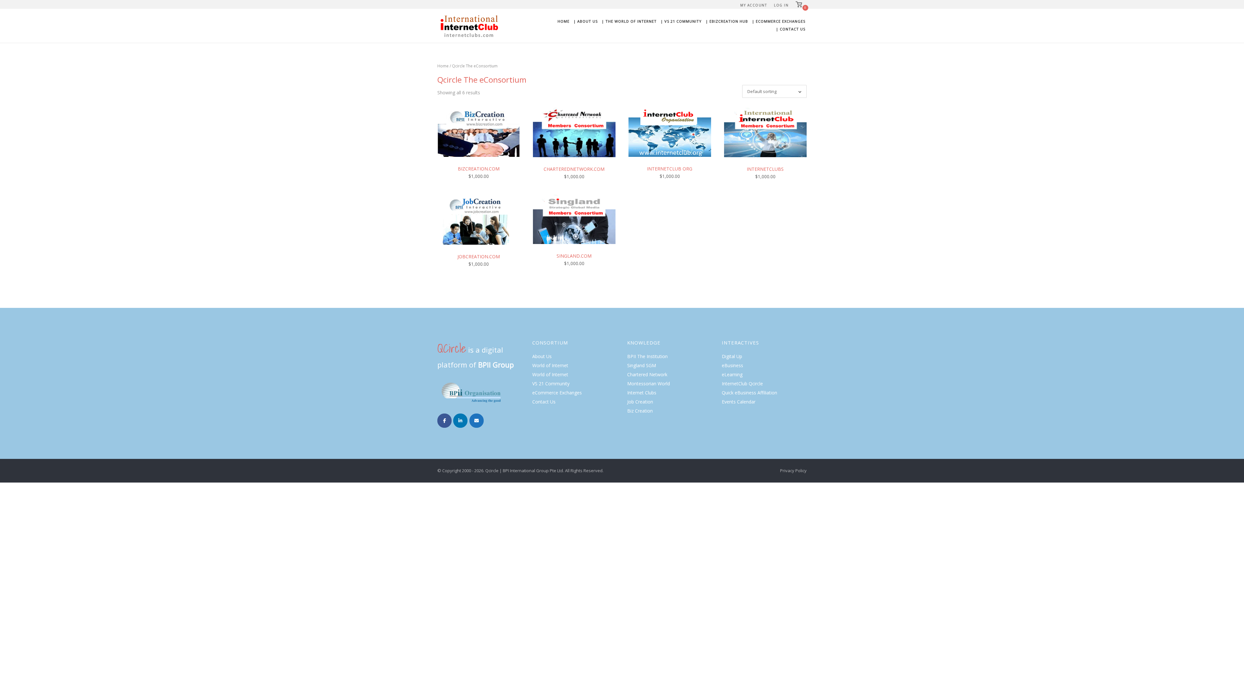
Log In (781, 5)
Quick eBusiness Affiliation (749, 393)
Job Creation (640, 402)
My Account (753, 5)
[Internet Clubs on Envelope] (476, 421)
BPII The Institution (647, 356)
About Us (542, 356)
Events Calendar (738, 402)
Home (564, 21)
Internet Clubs (641, 393)
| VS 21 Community (681, 21)
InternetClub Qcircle (742, 383)
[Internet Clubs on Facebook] (444, 421)
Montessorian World (648, 383)
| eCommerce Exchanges (778, 21)
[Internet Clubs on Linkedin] (460, 421)
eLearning (732, 374)
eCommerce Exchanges (557, 393)
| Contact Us (790, 29)
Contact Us (544, 402)
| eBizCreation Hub (727, 21)
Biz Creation (640, 411)
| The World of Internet (629, 21)
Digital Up (732, 356)
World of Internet (550, 365)
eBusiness (732, 365)
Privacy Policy (793, 470)
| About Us (585, 21)
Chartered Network (647, 374)
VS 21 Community (551, 383)
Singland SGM (641, 365)
